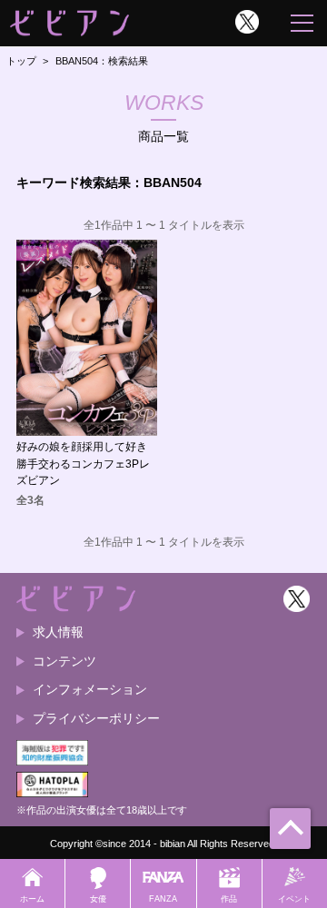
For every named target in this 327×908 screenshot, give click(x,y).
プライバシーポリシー (96, 718)
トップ (21, 60)
